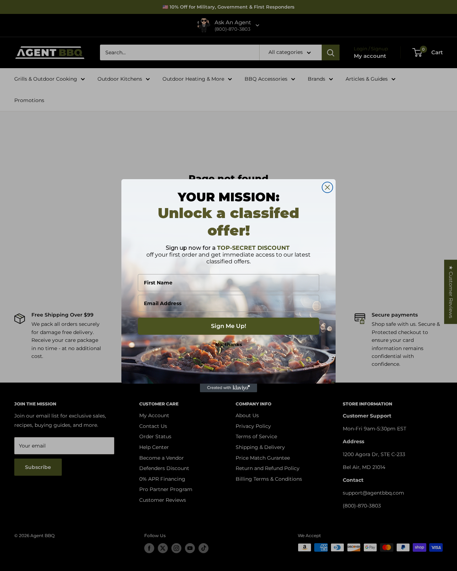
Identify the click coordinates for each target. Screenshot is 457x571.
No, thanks (228, 344)
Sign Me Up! (228, 326)
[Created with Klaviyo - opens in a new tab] (228, 388)
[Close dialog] (327, 187)
